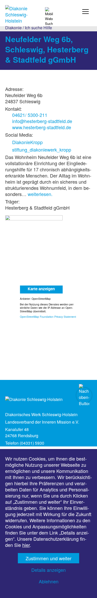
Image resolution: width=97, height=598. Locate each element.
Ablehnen (48, 581)
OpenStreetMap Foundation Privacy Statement (48, 317)
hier (26, 544)
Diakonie (13, 28)
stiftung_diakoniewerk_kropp (41, 149)
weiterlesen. (40, 194)
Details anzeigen (48, 569)
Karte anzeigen (41, 288)
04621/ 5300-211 (29, 114)
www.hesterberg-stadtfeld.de (41, 127)
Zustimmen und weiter (48, 558)
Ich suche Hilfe (38, 28)
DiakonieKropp (27, 142)
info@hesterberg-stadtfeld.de (42, 121)
